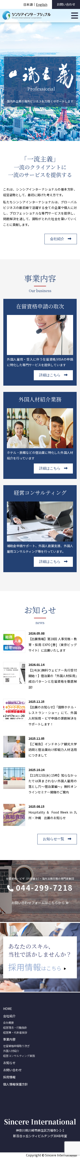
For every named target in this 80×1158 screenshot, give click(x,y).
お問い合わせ (66, 4)
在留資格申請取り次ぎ (16, 1046)
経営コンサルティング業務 (19, 1056)
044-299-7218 (44, 887)
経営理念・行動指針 (15, 1028)
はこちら (35, 967)
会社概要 (8, 1023)
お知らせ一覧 (53, 839)
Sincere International (40, 1121)
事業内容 (9, 1039)
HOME (7, 1008)
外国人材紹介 (11, 1051)
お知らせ (9, 1062)
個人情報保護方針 (15, 1084)
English (41, 4)
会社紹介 (57, 239)
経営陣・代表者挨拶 (15, 1033)
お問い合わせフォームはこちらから (38, 902)
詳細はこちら (49, 375)
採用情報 (9, 1077)
